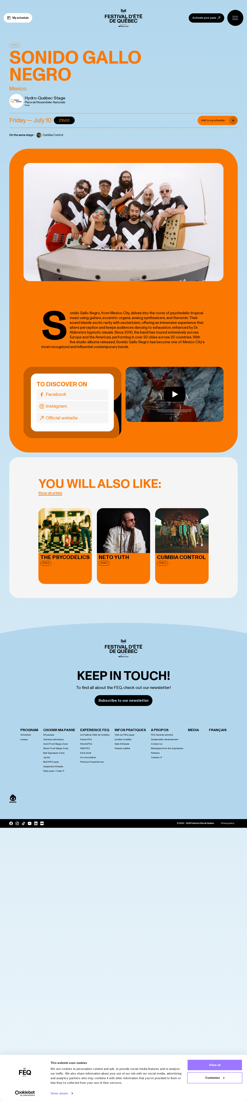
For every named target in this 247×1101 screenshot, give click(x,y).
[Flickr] (42, 823)
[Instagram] (17, 823)
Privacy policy (227, 823)
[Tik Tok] (23, 823)
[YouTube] (29, 823)
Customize (212, 1077)
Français (218, 730)
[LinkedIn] (36, 823)
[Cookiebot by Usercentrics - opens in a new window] (25, 1093)
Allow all (215, 1065)
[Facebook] (11, 823)
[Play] (174, 394)
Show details (59, 1093)
